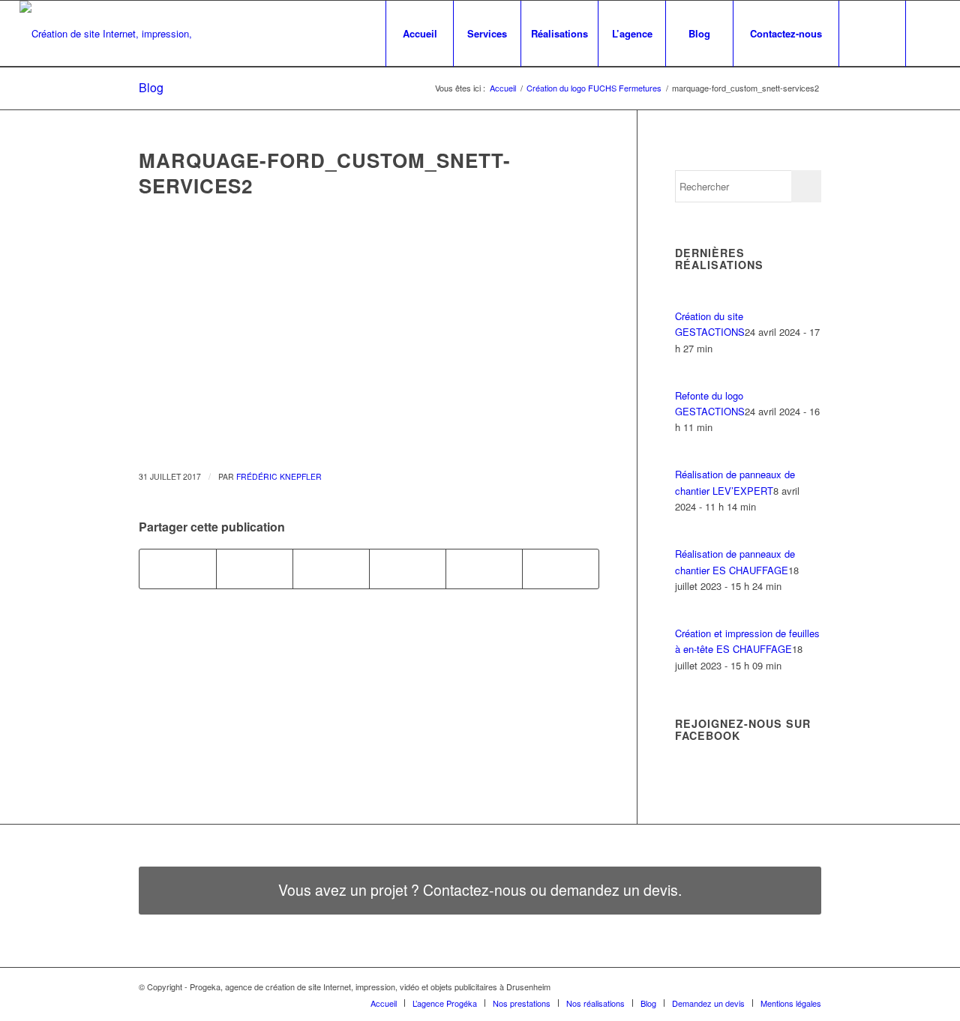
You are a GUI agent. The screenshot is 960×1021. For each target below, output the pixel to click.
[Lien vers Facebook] (929, 33)
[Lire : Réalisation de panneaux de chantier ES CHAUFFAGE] (688, 538)
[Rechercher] (872, 34)
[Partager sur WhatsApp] (408, 568)
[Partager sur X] (254, 568)
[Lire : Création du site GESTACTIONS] (688, 299)
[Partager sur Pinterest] (484, 568)
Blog (151, 87)
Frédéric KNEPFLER (279, 476)
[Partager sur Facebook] (178, 568)
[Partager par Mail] (560, 568)
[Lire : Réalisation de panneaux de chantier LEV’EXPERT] (688, 458)
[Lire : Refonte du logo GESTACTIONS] (688, 379)
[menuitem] (419, 34)
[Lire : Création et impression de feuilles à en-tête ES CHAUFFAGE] (688, 617)
